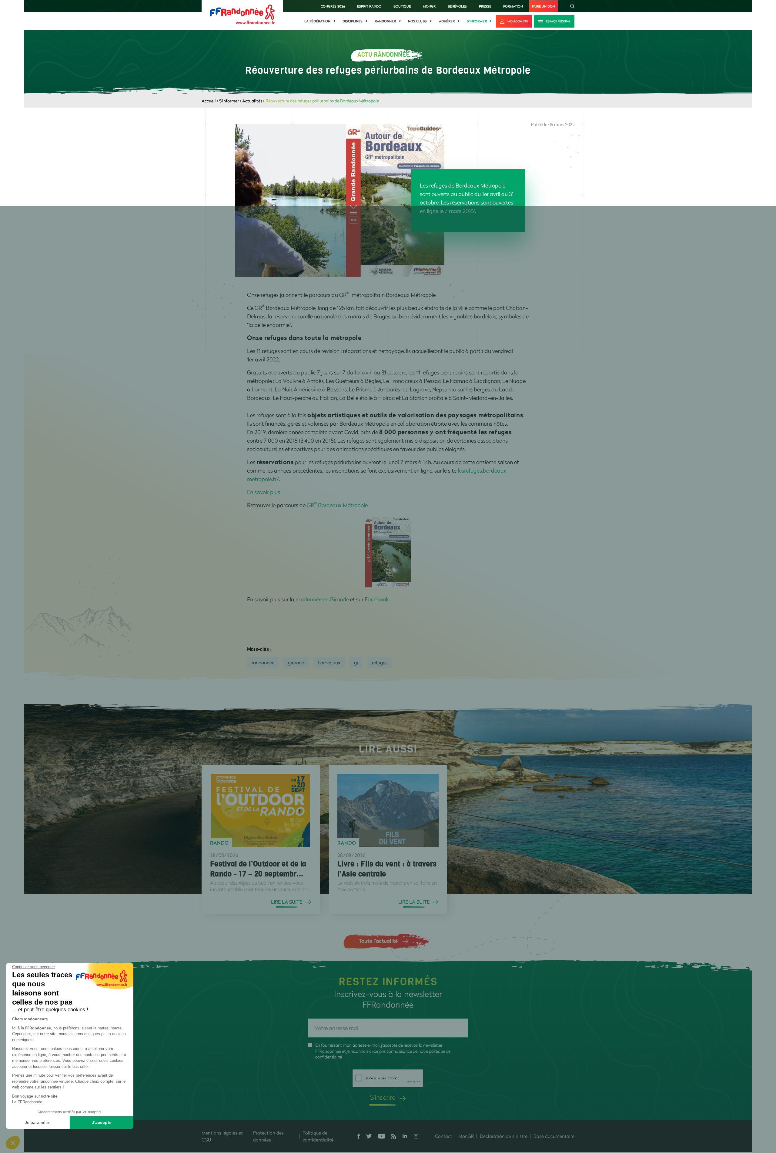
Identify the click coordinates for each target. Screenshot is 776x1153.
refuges (379, 662)
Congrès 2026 (333, 6)
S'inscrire (382, 1097)
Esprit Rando (369, 6)
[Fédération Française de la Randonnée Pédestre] (242, 14)
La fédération (317, 21)
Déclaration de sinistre (503, 1136)
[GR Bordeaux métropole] (388, 551)
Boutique (402, 6)
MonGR (429, 6)
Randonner (385, 21)
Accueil (209, 101)
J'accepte (102, 1122)
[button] (12, 1142)
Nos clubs (417, 21)
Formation (513, 6)
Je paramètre (38, 1122)
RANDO (219, 842)
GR (356, 662)
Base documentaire (554, 1136)
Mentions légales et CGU (222, 1136)
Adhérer (447, 21)
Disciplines (353, 21)
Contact (443, 1136)
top (362, 1112)
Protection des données (268, 1136)
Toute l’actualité (378, 940)
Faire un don (543, 6)
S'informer (477, 21)
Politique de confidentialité (318, 1136)
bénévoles (457, 6)
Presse (485, 6)
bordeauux (329, 662)
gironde (296, 662)
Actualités (252, 101)
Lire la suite (286, 902)
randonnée (263, 662)
